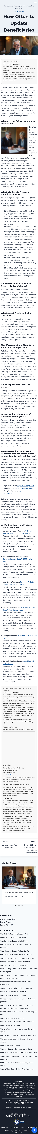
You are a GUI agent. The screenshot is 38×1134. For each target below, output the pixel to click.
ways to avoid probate (25, 486)
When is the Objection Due (10, 1045)
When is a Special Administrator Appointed (16, 1049)
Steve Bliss (9, 896)
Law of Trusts (5, 922)
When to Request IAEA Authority (12, 1018)
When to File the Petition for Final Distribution (17, 1022)
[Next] (32, 885)
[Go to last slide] (5, 885)
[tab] (15, 905)
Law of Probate (19, 11)
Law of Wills (4, 925)
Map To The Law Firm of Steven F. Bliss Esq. (19, 1107)
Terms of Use (18, 1130)
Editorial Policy (19, 1133)
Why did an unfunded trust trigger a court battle (18, 1035)
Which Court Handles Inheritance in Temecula (17, 958)
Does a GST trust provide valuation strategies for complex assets (30, 847)
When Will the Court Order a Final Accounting (17, 1069)
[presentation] (19, 877)
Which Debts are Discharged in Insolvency (16, 955)
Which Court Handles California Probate (15, 962)
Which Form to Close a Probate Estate (14, 951)
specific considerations (24, 488)
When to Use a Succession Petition (13, 995)
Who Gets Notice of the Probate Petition (15, 934)
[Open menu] (35, 2)
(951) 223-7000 (7, 774)
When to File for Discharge (10, 1025)
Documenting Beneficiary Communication (19, 892)
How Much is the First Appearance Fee (9, 845)
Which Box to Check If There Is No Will (14, 965)
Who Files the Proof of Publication (13, 937)
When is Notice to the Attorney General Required (18, 1052)
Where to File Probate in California (13, 992)
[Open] (34, 1130)
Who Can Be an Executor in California (14, 941)
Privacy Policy (9, 1130)
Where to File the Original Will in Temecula (16, 988)
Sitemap (26, 1130)
